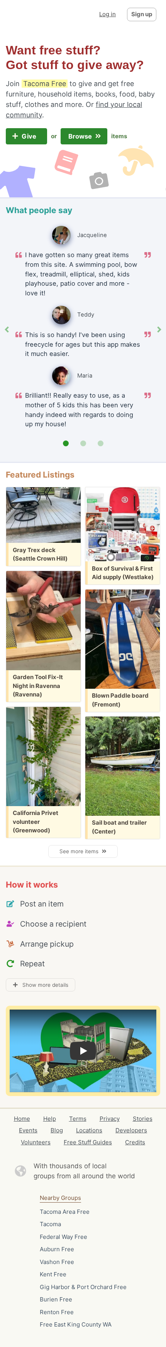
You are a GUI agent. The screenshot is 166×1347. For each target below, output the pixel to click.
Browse (81, 136)
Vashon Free (57, 1262)
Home (22, 1118)
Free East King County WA (76, 1324)
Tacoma (50, 1224)
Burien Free (56, 1299)
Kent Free (53, 1274)
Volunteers (36, 1142)
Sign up (141, 14)
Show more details (43, 985)
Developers (131, 1130)
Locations (89, 1130)
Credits (135, 1142)
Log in (107, 14)
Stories (142, 1118)
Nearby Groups (60, 1197)
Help (49, 1118)
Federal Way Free (63, 1236)
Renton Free (57, 1312)
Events (28, 1130)
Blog (57, 1130)
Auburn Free (57, 1249)
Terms (77, 1118)
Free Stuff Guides (88, 1142)
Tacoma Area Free (65, 1211)
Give (30, 136)
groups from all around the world (84, 1176)
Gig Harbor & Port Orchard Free (83, 1287)
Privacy (110, 1118)
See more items (80, 851)
